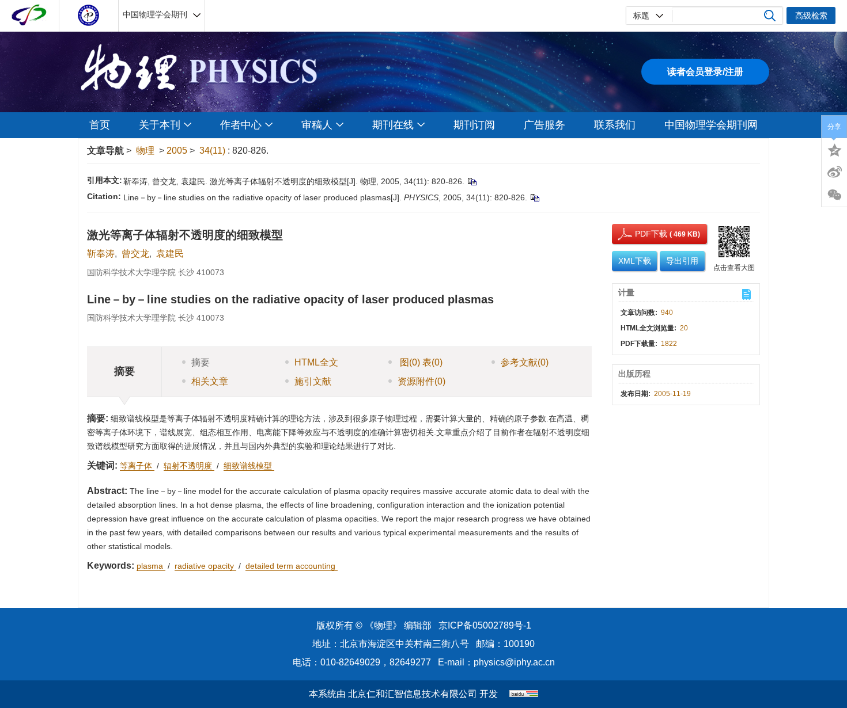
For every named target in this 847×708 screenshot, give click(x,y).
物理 (145, 150)
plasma (151, 565)
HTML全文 (316, 362)
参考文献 (525, 362)
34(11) (213, 150)
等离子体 (137, 465)
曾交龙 (135, 253)
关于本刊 (159, 125)
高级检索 (811, 15)
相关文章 (209, 381)
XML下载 (634, 260)
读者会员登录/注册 (705, 72)
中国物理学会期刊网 (711, 125)
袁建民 (170, 253)
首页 (99, 125)
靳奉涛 (101, 253)
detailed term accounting (291, 565)
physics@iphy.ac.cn (514, 662)
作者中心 (241, 125)
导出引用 (682, 260)
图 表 (420, 362)
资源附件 (421, 381)
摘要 (200, 362)
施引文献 (312, 381)
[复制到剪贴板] (471, 181)
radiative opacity (205, 565)
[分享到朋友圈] (834, 195)
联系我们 (615, 125)
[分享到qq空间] (834, 149)
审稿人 (316, 125)
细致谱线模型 (249, 465)
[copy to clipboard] (534, 197)
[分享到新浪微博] (834, 172)
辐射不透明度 (189, 465)
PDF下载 (640, 233)
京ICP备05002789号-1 (484, 625)
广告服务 (544, 125)
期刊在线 (393, 125)
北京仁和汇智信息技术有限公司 (412, 694)
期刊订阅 (474, 125)
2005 (177, 150)
